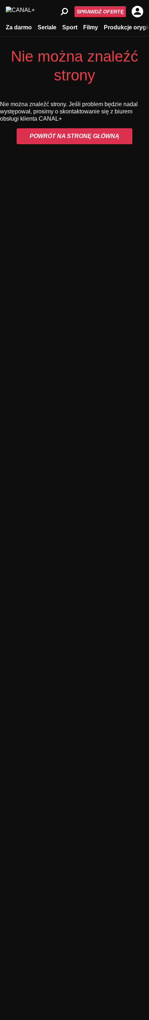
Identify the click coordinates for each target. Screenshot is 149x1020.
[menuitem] (19, 26)
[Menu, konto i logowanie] (137, 11)
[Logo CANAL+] (20, 12)
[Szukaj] (64, 11)
